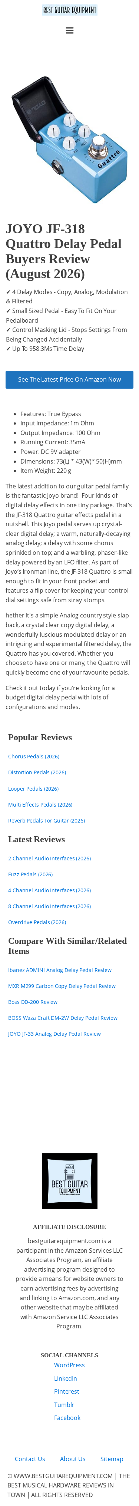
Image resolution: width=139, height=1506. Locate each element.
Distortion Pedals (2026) (37, 772)
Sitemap (111, 1459)
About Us (73, 1459)
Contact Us (30, 1459)
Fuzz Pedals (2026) (30, 874)
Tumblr (64, 1405)
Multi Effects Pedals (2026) (40, 804)
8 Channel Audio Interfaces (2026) (49, 906)
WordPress (69, 1365)
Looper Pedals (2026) (33, 788)
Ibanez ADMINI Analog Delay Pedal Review (60, 969)
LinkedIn (65, 1378)
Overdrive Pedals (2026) (37, 922)
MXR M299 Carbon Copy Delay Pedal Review (62, 985)
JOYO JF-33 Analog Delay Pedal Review (54, 1033)
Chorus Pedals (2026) (33, 756)
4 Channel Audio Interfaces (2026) (49, 890)
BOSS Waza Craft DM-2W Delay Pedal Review (63, 1017)
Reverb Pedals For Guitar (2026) (46, 820)
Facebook (67, 1418)
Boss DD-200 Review (32, 1001)
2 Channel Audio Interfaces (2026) (49, 858)
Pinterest (66, 1391)
